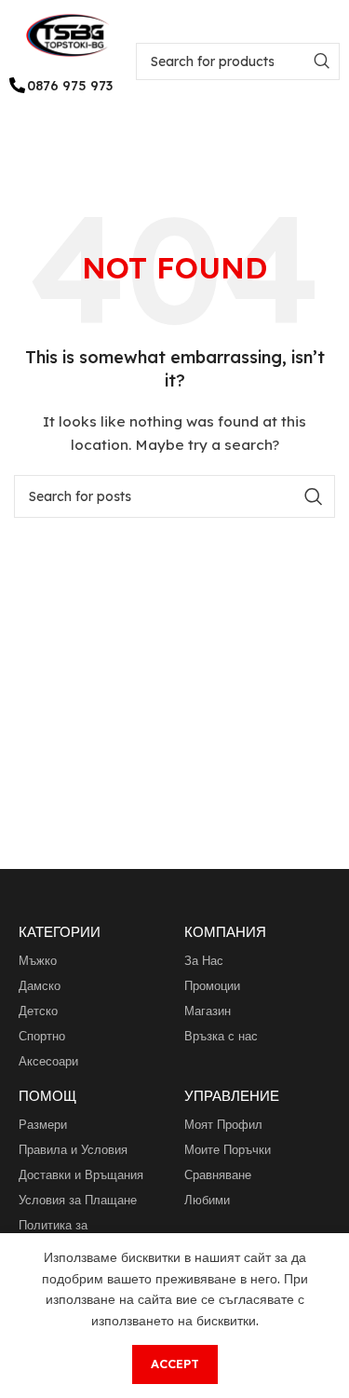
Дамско (39, 985)
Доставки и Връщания (81, 1174)
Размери (43, 1124)
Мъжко (38, 960)
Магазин (207, 1010)
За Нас (203, 960)
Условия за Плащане (78, 1199)
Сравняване (217, 1174)
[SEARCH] (321, 61)
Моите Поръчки (227, 1149)
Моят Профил (223, 1124)
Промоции (212, 985)
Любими (207, 1199)
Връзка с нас (221, 1035)
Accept (175, 1363)
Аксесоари (48, 1060)
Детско (38, 1010)
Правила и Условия (73, 1149)
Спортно (42, 1035)
